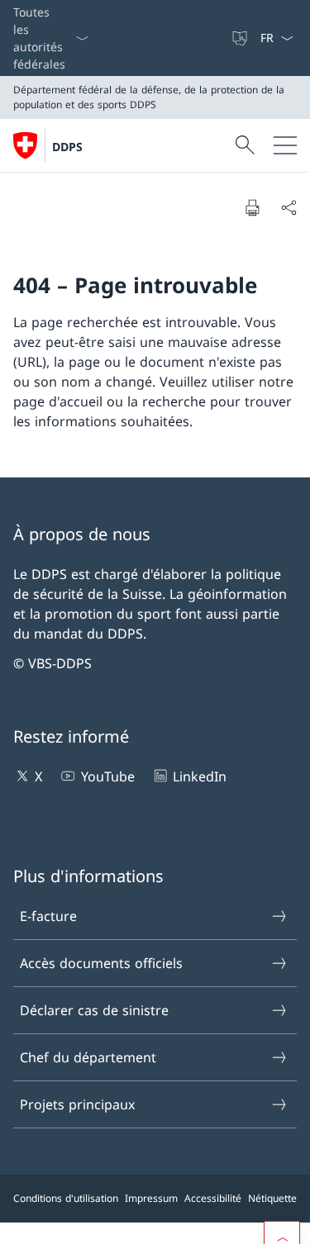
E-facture (48, 916)
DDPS (67, 146)
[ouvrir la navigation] (285, 145)
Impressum (151, 1198)
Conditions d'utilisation (65, 1198)
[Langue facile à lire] (241, 38)
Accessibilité (212, 1198)
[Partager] (288, 207)
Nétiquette (272, 1198)
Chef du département (88, 1057)
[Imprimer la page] (252, 207)
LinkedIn (200, 776)
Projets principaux (77, 1104)
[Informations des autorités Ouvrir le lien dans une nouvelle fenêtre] (223, 38)
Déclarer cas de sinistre (94, 1010)
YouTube (107, 776)
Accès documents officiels (101, 963)
